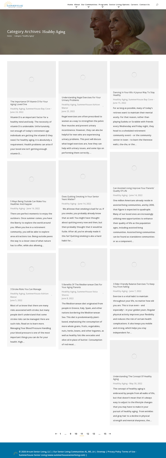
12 (88, 433)
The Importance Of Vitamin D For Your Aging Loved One (29, 103)
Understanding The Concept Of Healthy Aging (132, 378)
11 (82, 433)
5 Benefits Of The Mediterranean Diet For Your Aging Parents (82, 286)
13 (94, 433)
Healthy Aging (17, 108)
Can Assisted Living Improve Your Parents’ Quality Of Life (133, 189)
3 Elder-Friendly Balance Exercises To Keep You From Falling (133, 285)
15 (105, 433)
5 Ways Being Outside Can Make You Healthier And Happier (28, 202)
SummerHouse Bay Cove (38, 108)
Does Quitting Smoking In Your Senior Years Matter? (80, 198)
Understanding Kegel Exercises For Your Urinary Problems (81, 99)
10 (76, 433)
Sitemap (101, 451)
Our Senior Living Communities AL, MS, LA (74, 451)
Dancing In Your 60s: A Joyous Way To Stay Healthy (134, 94)
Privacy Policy (114, 451)
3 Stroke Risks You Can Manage (25, 289)
